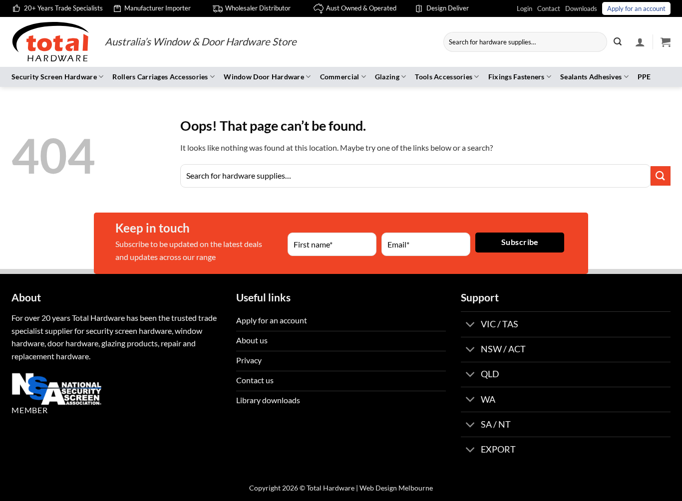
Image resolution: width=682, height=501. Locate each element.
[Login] (640, 42)
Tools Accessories (443, 76)
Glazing (387, 76)
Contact (548, 8)
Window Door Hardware (264, 76)
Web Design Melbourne (396, 488)
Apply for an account (636, 8)
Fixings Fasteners (516, 76)
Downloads (581, 8)
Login (524, 8)
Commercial (339, 76)
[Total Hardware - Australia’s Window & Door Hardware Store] (50, 42)
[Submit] (617, 41)
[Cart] (666, 42)
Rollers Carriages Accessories (160, 76)
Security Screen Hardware (54, 76)
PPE (644, 76)
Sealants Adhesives (591, 76)
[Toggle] (470, 325)
